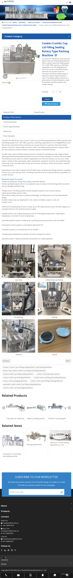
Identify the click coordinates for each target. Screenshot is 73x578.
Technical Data (9, 122)
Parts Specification (11, 126)
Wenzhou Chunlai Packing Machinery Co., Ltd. (59, 444)
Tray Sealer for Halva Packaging (15, 418)
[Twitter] (8, 550)
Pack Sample (9, 136)
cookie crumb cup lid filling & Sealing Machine (46, 381)
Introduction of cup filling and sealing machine (12, 455)
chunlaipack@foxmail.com (11, 523)
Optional (7, 131)
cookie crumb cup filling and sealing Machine (50, 377)
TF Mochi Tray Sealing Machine (57, 418)
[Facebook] (2, 550)
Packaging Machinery (34, 444)
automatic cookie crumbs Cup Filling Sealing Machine (22, 384)
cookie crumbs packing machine (48, 374)
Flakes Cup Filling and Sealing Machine (36, 418)
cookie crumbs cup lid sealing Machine (16, 377)
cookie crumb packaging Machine (15, 381)
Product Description (12, 117)
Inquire (47, 99)
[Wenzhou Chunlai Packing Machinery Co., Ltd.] (60, 435)
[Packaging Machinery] (36, 436)
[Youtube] (12, 550)
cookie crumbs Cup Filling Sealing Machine (18, 374)
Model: (5, 112)
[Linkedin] (5, 550)
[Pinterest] (15, 550)
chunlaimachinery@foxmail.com (12, 539)
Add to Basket (53, 104)
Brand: (36, 112)
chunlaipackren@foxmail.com (10, 531)
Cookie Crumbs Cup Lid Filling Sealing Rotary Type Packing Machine (27, 367)
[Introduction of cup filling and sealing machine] (13, 441)
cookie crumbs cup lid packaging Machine (18, 388)
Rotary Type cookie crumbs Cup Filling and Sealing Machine (24, 371)
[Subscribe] (61, 492)
